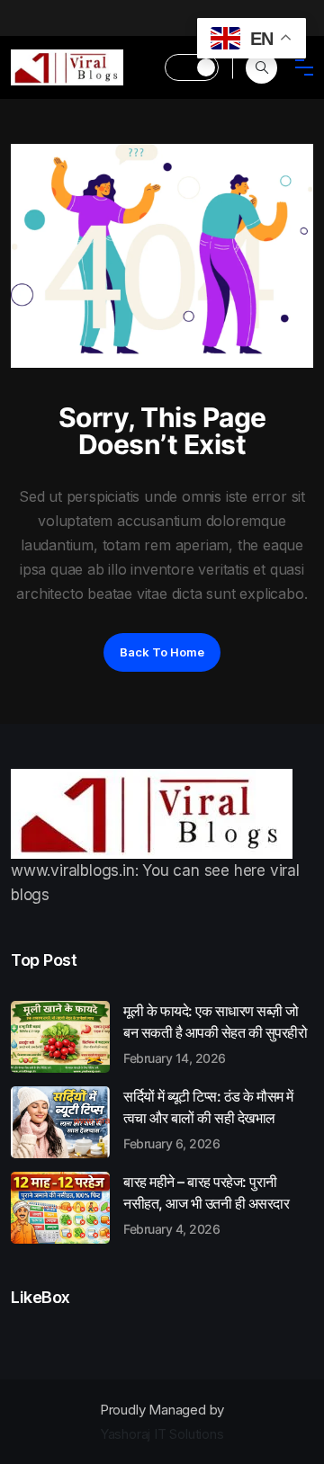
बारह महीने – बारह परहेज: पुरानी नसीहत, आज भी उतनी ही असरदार (206, 1204)
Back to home (162, 652)
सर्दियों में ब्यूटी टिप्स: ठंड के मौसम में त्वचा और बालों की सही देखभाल (208, 1118)
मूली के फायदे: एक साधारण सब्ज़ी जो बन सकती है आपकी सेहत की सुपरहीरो (215, 1033)
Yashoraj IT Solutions (162, 1433)
